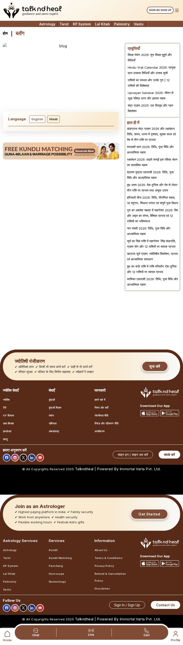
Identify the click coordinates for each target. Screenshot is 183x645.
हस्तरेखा (7, 431)
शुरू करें (154, 366)
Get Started (149, 514)
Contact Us (165, 605)
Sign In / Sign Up (127, 605)
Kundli (53, 550)
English (37, 119)
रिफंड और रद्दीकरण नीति (106, 423)
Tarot (64, 24)
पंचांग (51, 415)
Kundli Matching (60, 558)
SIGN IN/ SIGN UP (160, 10)
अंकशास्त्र (54, 431)
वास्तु (5, 439)
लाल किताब (8, 423)
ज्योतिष (6, 399)
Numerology (57, 581)
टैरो (4, 407)
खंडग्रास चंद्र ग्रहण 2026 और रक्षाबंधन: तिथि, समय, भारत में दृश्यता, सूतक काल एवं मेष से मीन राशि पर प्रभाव (151, 134)
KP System (82, 24)
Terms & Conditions (108, 558)
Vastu (138, 24)
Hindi (53, 119)
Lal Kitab (102, 24)
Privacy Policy (104, 566)
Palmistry (122, 24)
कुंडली (52, 399)
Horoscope (56, 573)
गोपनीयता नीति (101, 415)
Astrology (47, 24)
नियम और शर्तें (101, 407)
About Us (101, 550)
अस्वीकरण (100, 431)
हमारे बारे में (100, 399)
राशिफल (53, 423)
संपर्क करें (169, 455)
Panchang (56, 566)
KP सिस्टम (8, 415)
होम (5, 33)
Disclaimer (102, 588)
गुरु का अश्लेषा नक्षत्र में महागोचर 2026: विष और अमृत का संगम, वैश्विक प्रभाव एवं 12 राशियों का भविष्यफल (152, 215)
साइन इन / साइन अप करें (133, 455)
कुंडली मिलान (55, 407)
